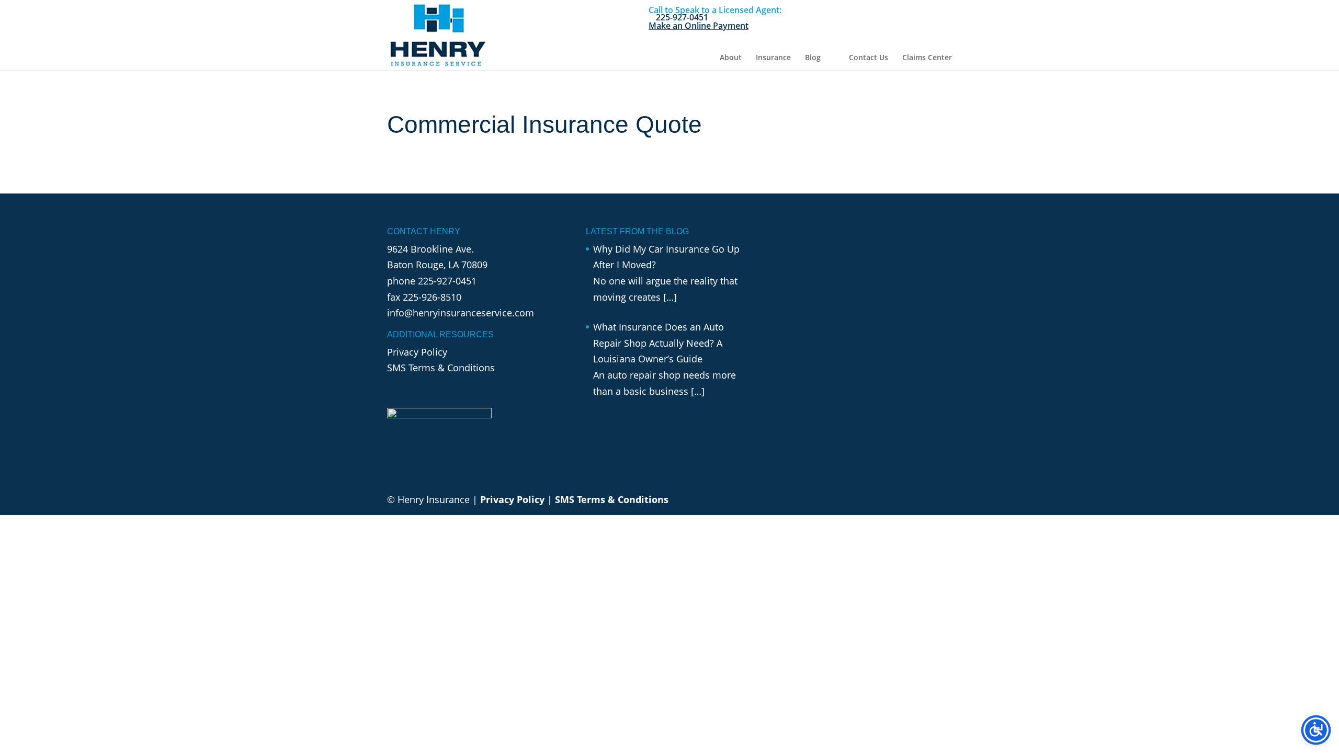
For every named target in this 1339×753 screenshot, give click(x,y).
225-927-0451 (447, 281)
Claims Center (927, 58)
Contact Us (868, 58)
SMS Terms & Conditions (441, 367)
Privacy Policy (417, 352)
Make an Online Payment (698, 25)
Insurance (773, 58)
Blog (813, 58)
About (731, 58)
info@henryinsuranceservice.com (460, 312)
